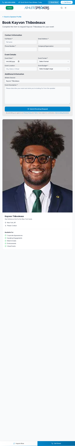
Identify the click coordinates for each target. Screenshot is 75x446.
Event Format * (43, 58)
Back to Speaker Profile (12, 17)
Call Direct (67, 2)
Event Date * (9, 58)
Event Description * (11, 85)
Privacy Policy (28, 113)
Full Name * (9, 39)
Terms (36, 113)
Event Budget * (43, 65)
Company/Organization (46, 46)
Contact (9, 7)
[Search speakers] (61, 8)
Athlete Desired (10, 77)
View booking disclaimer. (62, 113)
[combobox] (54, 61)
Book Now (54, 2)
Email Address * (43, 39)
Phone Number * (10, 46)
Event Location (10, 65)
